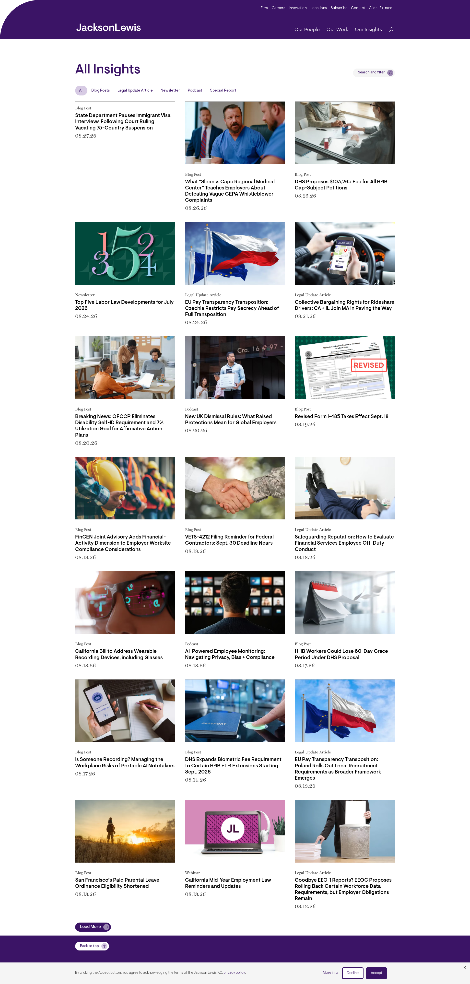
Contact (358, 8)
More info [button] (330, 973)
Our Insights (368, 29)
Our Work (337, 29)
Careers (278, 8)
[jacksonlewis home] (108, 25)
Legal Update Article (135, 91)
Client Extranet (381, 8)
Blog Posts (100, 91)
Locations (318, 8)
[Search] (389, 30)
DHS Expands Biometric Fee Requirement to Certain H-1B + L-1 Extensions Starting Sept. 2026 (233, 765)
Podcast (195, 91)
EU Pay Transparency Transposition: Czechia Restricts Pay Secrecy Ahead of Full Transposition (232, 308)
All (81, 91)
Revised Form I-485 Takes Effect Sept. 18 (341, 416)
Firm (264, 8)
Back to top (89, 946)
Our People (307, 29)
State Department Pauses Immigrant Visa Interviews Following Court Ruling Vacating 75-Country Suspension (123, 121)
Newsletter (170, 91)
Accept (376, 973)
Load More (90, 927)
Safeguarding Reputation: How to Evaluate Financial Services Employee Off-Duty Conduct (344, 543)
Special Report (223, 91)
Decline (353, 973)
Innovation (298, 8)
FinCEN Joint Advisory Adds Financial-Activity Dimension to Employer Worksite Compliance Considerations (123, 543)
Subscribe (339, 8)
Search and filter (371, 72)
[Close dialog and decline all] (464, 967)
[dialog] (235, 973)
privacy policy (234, 973)
